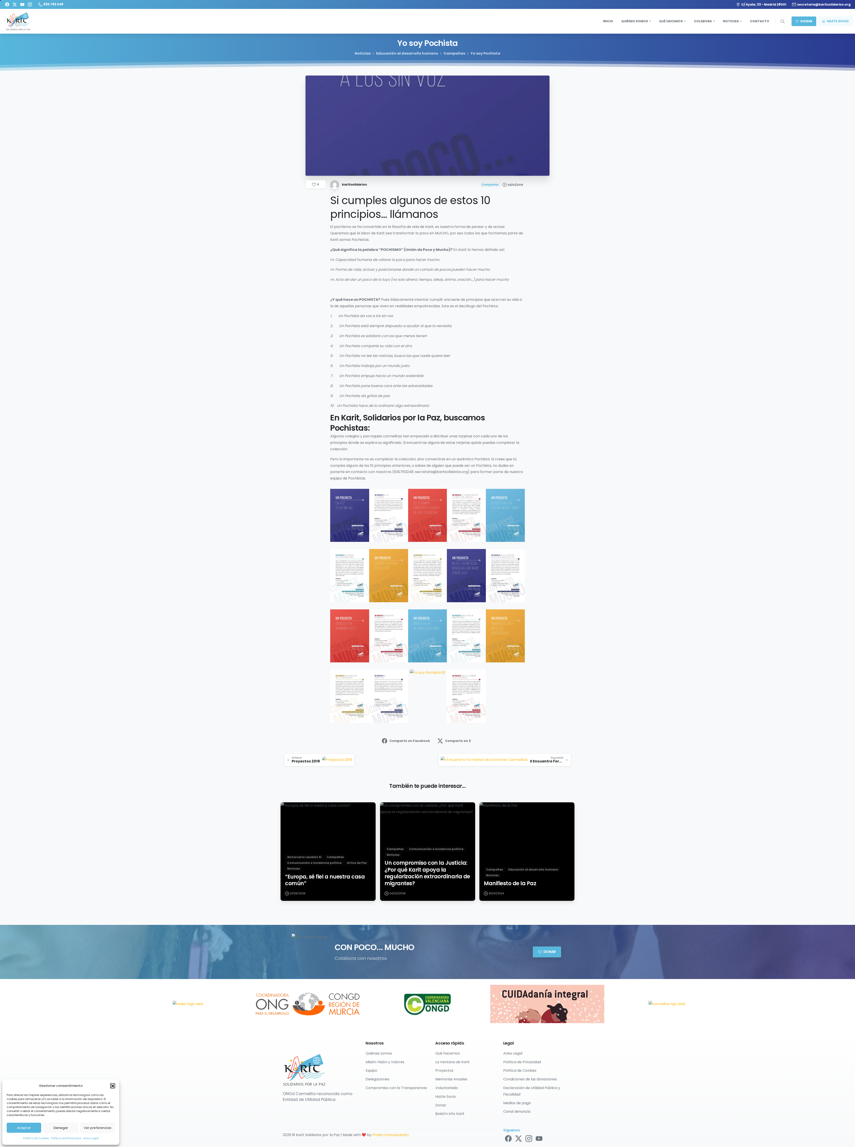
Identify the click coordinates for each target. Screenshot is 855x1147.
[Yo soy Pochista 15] (505, 635)
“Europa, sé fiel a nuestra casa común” (325, 880)
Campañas (454, 53)
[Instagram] (30, 4)
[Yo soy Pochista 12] (388, 635)
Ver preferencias (97, 1127)
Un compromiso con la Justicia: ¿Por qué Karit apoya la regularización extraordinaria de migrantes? (427, 873)
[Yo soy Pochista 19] (466, 695)
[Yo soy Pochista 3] (427, 515)
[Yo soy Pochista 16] (349, 695)
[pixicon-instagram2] (529, 1138)
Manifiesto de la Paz (510, 883)
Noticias (363, 53)
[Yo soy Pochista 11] (349, 635)
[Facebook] (7, 4)
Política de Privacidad (66, 1138)
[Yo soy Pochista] (349, 515)
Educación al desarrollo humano (407, 53)
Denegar (61, 1127)
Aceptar (24, 1127)
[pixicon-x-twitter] (518, 1138)
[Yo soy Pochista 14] (466, 635)
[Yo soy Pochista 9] (466, 575)
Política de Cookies (36, 1138)
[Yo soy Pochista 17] (388, 695)
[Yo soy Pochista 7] (388, 575)
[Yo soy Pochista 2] (388, 515)
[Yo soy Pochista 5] (505, 515)
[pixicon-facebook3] (508, 1138)
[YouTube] (22, 4)
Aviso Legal (91, 1138)
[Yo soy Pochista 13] (427, 635)
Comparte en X (458, 741)
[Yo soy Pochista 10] (505, 575)
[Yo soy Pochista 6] (349, 575)
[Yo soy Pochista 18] (427, 672)
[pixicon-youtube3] (539, 1138)
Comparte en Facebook (409, 741)
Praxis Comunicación (390, 1134)
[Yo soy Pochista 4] (466, 515)
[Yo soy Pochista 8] (427, 575)
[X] (15, 4)
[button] (112, 1086)
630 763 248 (53, 4)
